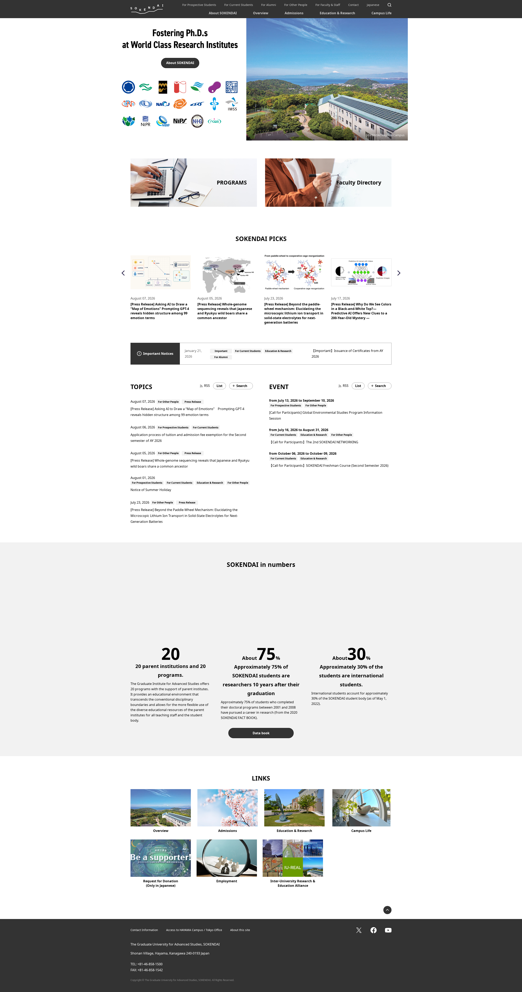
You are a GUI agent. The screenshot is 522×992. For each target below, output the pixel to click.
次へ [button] (397, 272)
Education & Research (337, 13)
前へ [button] (124, 272)
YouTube (388, 930)
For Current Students (238, 5)
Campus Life (382, 13)
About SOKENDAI (223, 13)
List (219, 386)
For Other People (295, 5)
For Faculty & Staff (327, 5)
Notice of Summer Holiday (150, 490)
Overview (260, 13)
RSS (207, 385)
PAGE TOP (387, 910)
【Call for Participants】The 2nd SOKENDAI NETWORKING (313, 442)
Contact (353, 5)
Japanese (373, 5)
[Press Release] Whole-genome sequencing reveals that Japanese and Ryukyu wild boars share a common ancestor (157, 311)
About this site (240, 930)
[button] (128, 87)
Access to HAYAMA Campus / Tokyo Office (194, 930)
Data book (261, 733)
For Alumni (268, 5)
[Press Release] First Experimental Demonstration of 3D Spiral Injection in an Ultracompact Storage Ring (361, 309)
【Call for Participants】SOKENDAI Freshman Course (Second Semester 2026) (328, 465)
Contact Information (144, 930)
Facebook (373, 930)
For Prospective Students (199, 5)
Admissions (294, 13)
